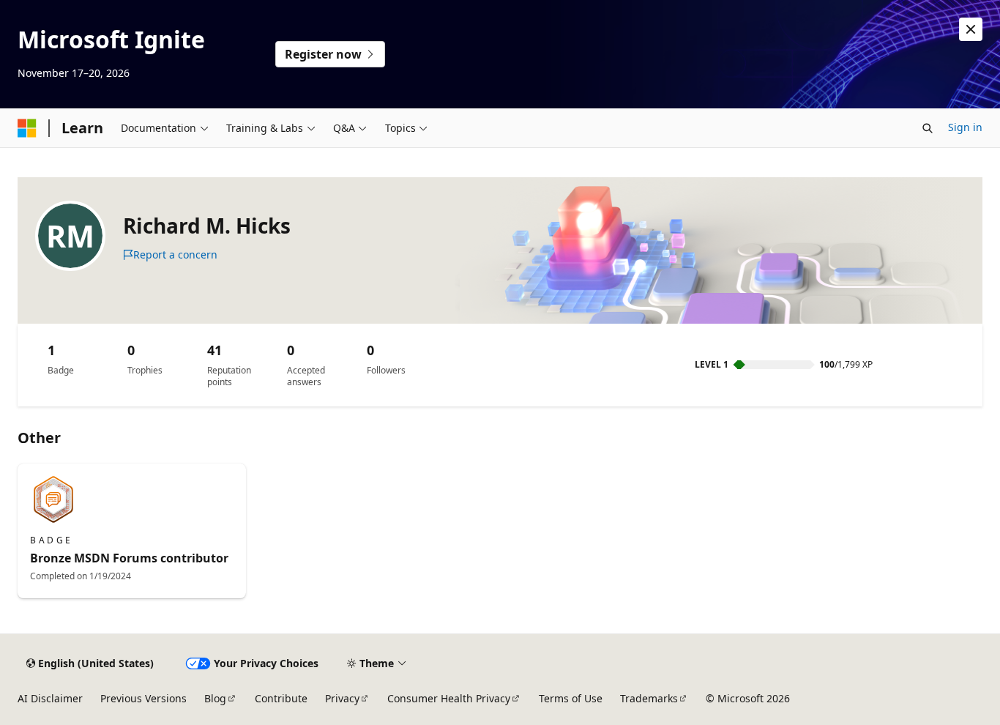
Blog (215, 698)
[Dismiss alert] (970, 29)
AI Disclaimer (50, 698)
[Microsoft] (27, 128)
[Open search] (927, 128)
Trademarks (649, 698)
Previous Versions (143, 698)
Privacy (342, 698)
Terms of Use (570, 698)
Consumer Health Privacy (448, 698)
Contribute (281, 698)
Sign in (965, 127)
